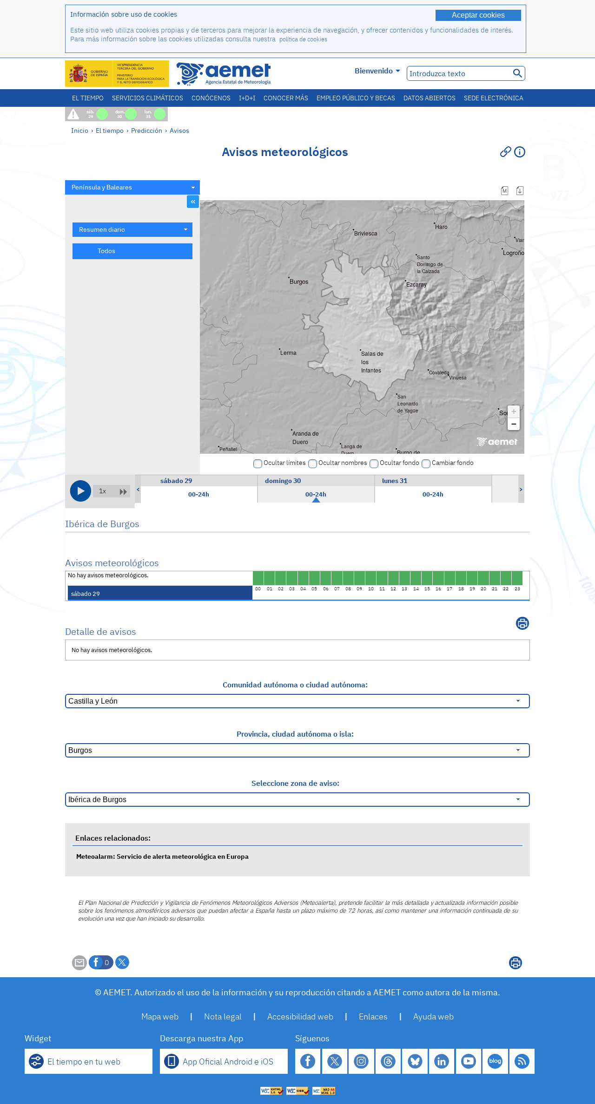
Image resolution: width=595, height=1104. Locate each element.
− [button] (513, 424)
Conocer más (286, 98)
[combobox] (132, 187)
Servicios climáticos (147, 98)
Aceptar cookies (478, 15)
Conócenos (211, 98)
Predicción (146, 130)
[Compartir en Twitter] (122, 962)
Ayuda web (433, 1016)
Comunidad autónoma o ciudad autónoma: (295, 684)
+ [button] (513, 411)
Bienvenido (374, 70)
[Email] (79, 967)
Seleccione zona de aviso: (295, 783)
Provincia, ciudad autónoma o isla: (295, 733)
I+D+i (247, 98)
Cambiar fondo (453, 462)
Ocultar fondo (399, 462)
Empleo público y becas (356, 98)
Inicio (79, 130)
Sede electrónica (493, 98)
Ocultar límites (285, 462)
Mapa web (159, 1016)
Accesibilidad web (300, 1016)
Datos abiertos (429, 98)
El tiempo (88, 98)
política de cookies (303, 39)
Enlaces (373, 1016)
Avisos (179, 130)
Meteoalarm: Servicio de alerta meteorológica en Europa (162, 856)
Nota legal (223, 1016)
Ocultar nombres (342, 462)
